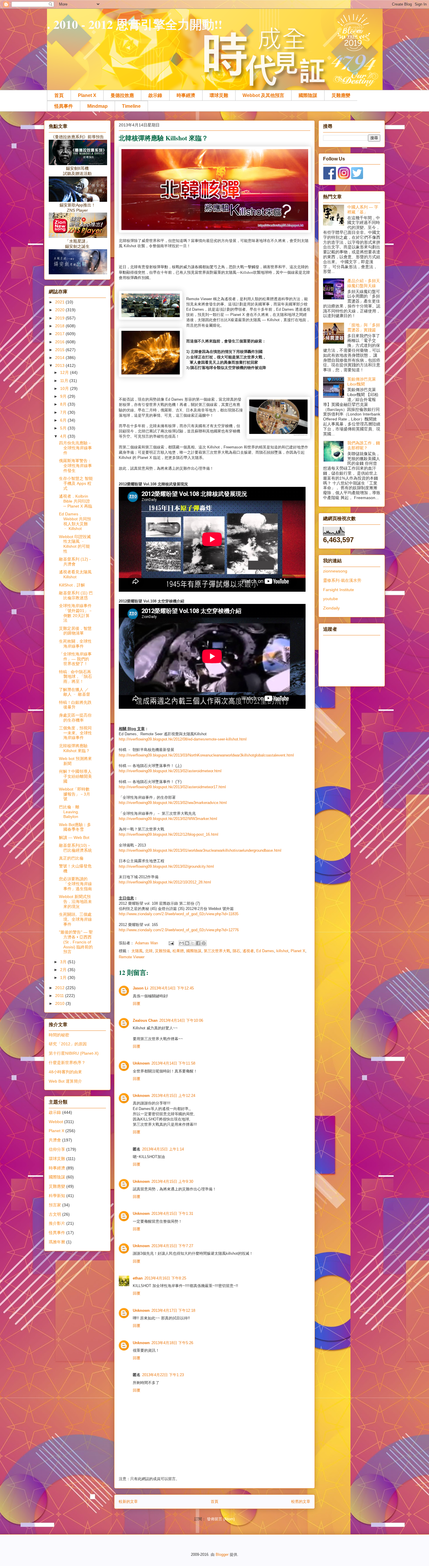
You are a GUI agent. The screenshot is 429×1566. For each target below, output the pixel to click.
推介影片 (57, 1223)
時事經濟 (186, 95)
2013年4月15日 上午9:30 (172, 1181)
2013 (60, 365)
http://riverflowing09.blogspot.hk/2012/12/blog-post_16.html (168, 834)
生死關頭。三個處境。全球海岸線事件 (75, 919)
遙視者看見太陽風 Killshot (75, 574)
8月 (64, 404)
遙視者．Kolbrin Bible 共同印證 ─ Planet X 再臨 (75, 501)
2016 (60, 342)
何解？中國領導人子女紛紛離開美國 (75, 776)
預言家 (55, 1205)
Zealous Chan (145, 1020)
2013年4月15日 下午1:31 (172, 1213)
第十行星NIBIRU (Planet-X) (74, 1053)
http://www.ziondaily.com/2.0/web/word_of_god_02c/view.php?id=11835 (178, 914)
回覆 (136, 1003)
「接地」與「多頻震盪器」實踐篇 (363, 327)
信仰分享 (57, 1149)
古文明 (55, 1214)
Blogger (222, 1554)
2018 (60, 326)
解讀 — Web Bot (74, 837)
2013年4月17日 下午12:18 (173, 1310)
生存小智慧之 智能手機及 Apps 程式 (76, 483)
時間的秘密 (59, 1035)
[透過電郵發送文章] (171, 943)
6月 (64, 420)
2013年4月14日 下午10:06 (181, 1020)
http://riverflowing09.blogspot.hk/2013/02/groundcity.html (166, 866)
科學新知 (57, 1195)
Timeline (131, 106)
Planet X (87, 95)
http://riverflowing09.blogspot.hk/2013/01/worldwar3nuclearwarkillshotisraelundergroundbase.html (200, 850)
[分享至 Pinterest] (204, 943)
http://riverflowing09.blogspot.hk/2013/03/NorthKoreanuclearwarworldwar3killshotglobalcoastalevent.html (206, 755)
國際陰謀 (308, 95)
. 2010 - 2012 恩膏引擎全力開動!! (134, 24)
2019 (60, 318)
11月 (64, 380)
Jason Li (140, 988)
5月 (64, 428)
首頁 (59, 95)
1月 (64, 977)
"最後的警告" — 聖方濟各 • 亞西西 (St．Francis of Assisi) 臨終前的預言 (76, 942)
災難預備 (162, 951)
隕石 (236, 951)
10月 (65, 388)
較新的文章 (128, 1501)
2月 (64, 969)
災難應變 (341, 95)
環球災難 (219, 95)
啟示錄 (155, 95)
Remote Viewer (131, 957)
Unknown (141, 1063)
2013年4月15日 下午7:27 (172, 1246)
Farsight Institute (338, 589)
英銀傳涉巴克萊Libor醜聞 (361, 381)
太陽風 (137, 951)
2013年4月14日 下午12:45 (172, 988)
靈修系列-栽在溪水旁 (342, 580)
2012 (60, 987)
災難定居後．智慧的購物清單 (75, 631)
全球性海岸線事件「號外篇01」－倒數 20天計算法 (76, 613)
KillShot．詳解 (72, 585)
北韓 (149, 951)
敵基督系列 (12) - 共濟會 (75, 561)
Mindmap (97, 106)
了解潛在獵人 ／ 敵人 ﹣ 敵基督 (74, 692)
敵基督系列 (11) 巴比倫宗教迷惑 (76, 595)
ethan (138, 1278)
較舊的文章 (300, 1501)
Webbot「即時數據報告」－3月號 (74, 794)
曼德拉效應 (122, 95)
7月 (64, 412)
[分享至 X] (193, 943)
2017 (60, 333)
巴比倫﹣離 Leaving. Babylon (69, 812)
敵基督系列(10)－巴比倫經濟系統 (75, 848)
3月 (64, 961)
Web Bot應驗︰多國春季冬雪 (75, 827)
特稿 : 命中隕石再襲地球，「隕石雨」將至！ (75, 676)
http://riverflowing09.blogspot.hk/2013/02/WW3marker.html (168, 818)
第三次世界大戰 (217, 951)
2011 (60, 995)
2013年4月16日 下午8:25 (165, 1278)
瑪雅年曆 (57, 1242)
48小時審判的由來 (65, 1072)
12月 (65, 372)
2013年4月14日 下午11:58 (173, 1063)
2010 (60, 1003)
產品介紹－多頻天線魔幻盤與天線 (363, 283)
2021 (60, 302)
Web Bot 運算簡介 (65, 1081)
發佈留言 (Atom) (221, 1519)
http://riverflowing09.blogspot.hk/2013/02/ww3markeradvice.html (173, 802)
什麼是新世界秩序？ (67, 1062)
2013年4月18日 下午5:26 (172, 1343)
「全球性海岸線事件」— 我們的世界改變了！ (75, 659)
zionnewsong (335, 571)
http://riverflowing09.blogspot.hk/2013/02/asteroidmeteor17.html (172, 787)
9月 (64, 396)
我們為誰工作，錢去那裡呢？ (363, 445)
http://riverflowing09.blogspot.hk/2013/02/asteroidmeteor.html (170, 771)
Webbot (56, 1121)
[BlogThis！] (187, 943)
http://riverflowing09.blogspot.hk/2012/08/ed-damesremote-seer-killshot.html (183, 739)
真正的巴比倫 (71, 858)
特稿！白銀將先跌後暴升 (75, 705)
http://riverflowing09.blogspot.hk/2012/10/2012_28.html (165, 882)
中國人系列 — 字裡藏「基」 (362, 209)
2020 (60, 309)
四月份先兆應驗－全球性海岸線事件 (75, 448)
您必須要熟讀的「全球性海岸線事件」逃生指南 (75, 883)
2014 (60, 357)
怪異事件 (63, 106)
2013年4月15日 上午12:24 (173, 1095)
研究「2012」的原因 (68, 1044)
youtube (330, 598)
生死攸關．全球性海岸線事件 (75, 643)
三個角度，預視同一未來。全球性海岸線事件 (75, 733)
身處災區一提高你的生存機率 (75, 717)
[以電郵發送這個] (181, 943)
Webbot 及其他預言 (263, 95)
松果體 (178, 951)
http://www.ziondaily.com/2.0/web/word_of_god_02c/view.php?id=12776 (179, 930)
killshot (282, 951)
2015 (60, 349)
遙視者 (248, 951)
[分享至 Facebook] (198, 943)
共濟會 (55, 1140)
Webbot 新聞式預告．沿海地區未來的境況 (75, 901)
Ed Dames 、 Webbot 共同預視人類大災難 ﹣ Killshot (75, 521)
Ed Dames (265, 951)
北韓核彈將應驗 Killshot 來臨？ (74, 748)
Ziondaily (331, 608)
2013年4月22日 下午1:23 (163, 1375)
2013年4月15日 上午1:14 (163, 1149)
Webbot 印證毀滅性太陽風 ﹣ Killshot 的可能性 (75, 544)
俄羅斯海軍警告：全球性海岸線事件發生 (75, 465)
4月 (64, 436)
